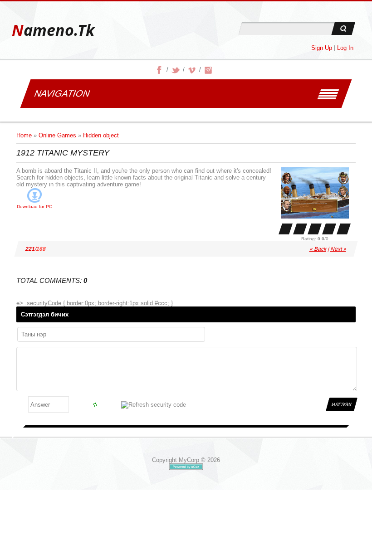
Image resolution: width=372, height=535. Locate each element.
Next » (339, 249)
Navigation (62, 93)
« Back (318, 249)
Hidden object (101, 135)
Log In (345, 47)
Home (24, 135)
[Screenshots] (315, 193)
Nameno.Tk (53, 30)
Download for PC (34, 206)
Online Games (57, 135)
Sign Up (321, 47)
